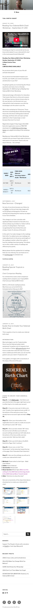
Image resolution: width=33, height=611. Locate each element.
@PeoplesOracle (21, 348)
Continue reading (8, 259)
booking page (9, 254)
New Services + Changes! (12, 203)
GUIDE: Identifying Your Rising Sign (13, 567)
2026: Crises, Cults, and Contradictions (14, 558)
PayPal (6, 546)
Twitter (6, 209)
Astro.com (15, 400)
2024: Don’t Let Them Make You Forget (14, 570)
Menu (17, 12)
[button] (9, 491)
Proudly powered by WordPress (11, 607)
